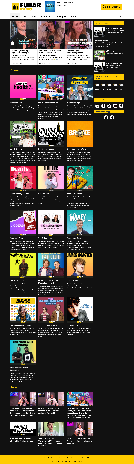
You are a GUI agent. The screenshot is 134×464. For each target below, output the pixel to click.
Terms (78, 458)
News (24, 16)
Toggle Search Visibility (121, 16)
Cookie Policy (86, 458)
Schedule (45, 16)
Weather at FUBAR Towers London (106, 77)
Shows (15, 70)
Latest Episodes (101, 23)
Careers (53, 458)
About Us (46, 458)
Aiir (80, 461)
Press (34, 16)
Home (15, 16)
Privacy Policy (71, 458)
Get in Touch (61, 458)
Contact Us (75, 16)
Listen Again (60, 16)
